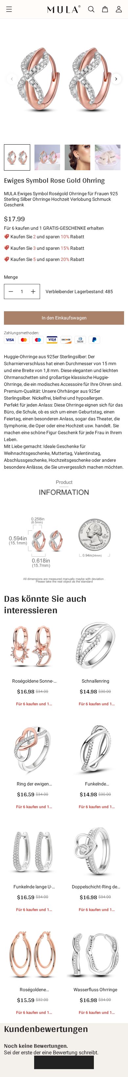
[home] (64, 9)
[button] (17, 157)
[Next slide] (116, 79)
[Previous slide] (12, 79)
